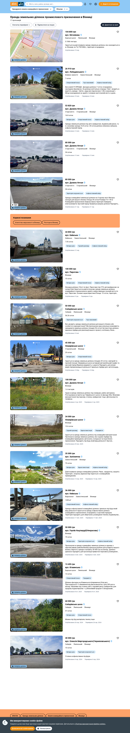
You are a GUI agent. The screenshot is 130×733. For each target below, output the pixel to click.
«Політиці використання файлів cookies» (90, 724)
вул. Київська (72, 235)
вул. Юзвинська (73, 567)
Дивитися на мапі (111, 25)
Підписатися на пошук (45, 25)
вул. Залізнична (73, 456)
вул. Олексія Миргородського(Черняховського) (87, 641)
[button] (95, 4)
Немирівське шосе (74, 346)
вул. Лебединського (75, 72)
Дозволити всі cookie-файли (22, 728)
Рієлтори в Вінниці (51, 223)
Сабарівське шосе (74, 309)
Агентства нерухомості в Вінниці (27, 223)
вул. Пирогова (72, 272)
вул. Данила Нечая (74, 109)
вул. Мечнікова (72, 35)
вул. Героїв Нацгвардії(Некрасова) (81, 530)
